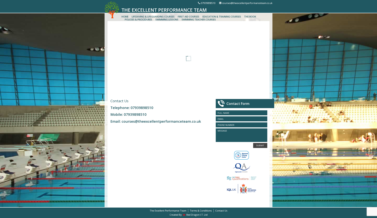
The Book (250, 16)
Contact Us (221, 210)
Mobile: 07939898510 (128, 114)
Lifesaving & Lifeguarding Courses (153, 16)
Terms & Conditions (201, 210)
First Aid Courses (188, 16)
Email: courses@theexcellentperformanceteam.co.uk (155, 121)
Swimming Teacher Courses (199, 19)
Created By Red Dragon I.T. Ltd (188, 214)
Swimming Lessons (166, 19)
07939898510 (208, 3)
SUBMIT (260, 145)
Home (124, 16)
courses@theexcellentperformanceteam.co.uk (247, 3)
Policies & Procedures (138, 19)
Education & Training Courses (221, 16)
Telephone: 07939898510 (131, 107)
